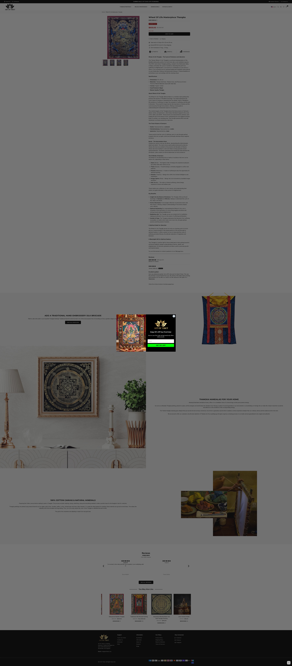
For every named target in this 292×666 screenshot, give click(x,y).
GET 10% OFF (161, 345)
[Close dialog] (174, 316)
